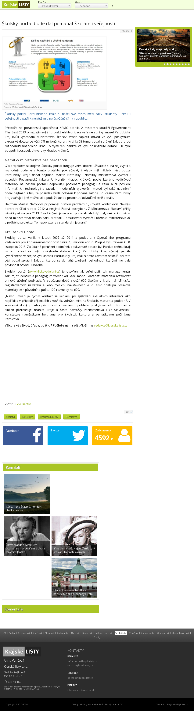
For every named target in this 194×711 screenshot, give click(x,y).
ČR (4, 633)
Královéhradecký (103, 633)
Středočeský (24, 633)
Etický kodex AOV (113, 704)
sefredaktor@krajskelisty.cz (82, 661)
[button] (54, 5)
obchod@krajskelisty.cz (80, 677)
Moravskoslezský (180, 633)
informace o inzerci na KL (80, 690)
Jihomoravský (147, 633)
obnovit (112, 5)
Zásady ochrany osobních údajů (87, 704)
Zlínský (97, 637)
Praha (12, 633)
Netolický (27, 417)
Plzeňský (49, 633)
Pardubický (120, 633)
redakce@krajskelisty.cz (111, 325)
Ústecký (75, 633)
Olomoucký (163, 633)
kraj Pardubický (49, 417)
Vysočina (133, 633)
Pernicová (71, 417)
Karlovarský (62, 633)
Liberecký (87, 633)
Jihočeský (37, 633)
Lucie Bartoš (22, 404)
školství (10, 417)
